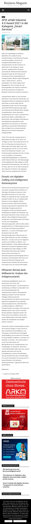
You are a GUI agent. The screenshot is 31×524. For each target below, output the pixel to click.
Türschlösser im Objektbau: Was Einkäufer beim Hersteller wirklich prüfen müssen (14, 477)
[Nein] (29, 511)
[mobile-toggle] (3, 10)
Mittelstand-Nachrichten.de (10, 465)
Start (3, 14)
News (7, 14)
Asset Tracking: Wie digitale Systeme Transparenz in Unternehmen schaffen (16, 485)
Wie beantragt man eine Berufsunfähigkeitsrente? (12, 470)
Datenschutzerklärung (20, 521)
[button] (28, 10)
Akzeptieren (8, 521)
